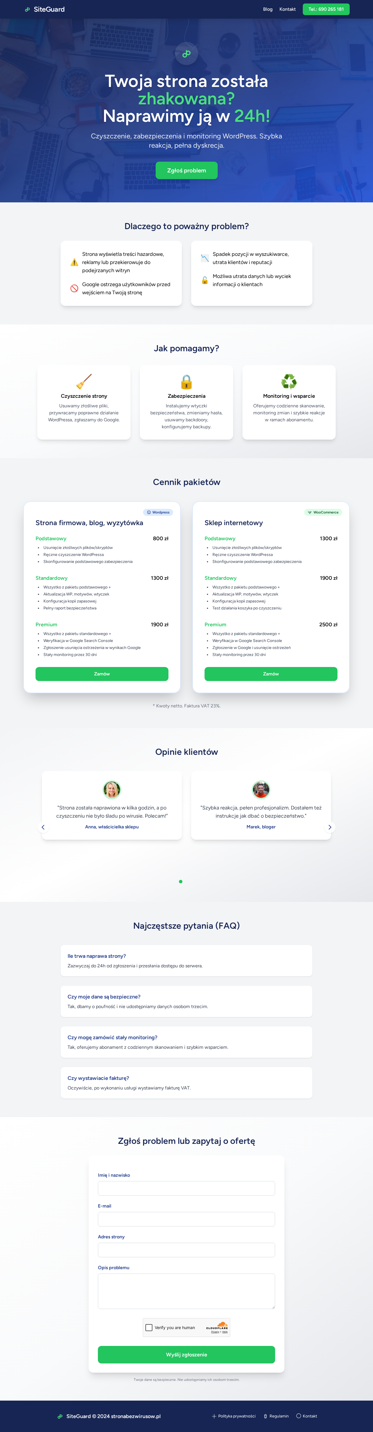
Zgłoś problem (186, 170)
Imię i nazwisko (114, 1175)
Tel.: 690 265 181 (326, 9)
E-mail (104, 1206)
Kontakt (287, 9)
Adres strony (111, 1237)
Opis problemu (113, 1267)
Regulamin (279, 1416)
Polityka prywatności (237, 1416)
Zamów (102, 674)
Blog (267, 9)
